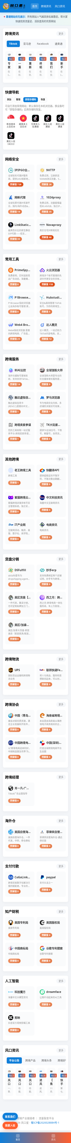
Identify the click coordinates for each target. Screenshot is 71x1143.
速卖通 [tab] (58, 43)
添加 (9, 99)
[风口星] (14, 6)
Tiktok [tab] (13, 43)
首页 (34, 6)
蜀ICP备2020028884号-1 (45, 1122)
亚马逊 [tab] (27, 43)
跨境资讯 (46, 6)
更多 (61, 33)
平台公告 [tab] (14, 1060)
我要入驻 (10, 1125)
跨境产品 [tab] (30, 1060)
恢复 (43, 99)
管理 (18, 99)
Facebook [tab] (43, 43)
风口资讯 (60, 6)
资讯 (53, 1139)
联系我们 (10, 1116)
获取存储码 (30, 99)
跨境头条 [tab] (47, 1060)
